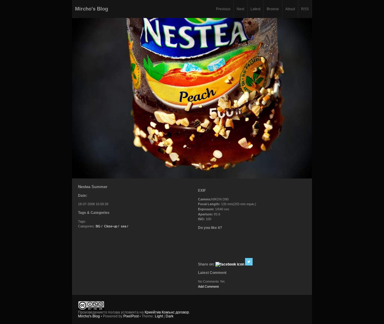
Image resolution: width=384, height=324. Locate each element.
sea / (124, 226)
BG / (99, 226)
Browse (273, 9)
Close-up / (111, 226)
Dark (169, 316)
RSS (305, 9)
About (290, 9)
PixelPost (131, 316)
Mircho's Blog (91, 9)
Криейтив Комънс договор (167, 312)
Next (240, 9)
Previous (223, 9)
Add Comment (208, 286)
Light (159, 316)
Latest (255, 9)
